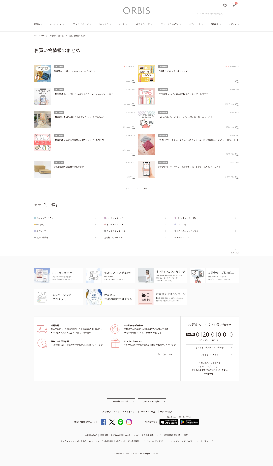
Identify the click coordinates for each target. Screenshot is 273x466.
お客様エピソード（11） (115, 237)
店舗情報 (214, 24)
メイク (121, 24)
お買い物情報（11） (45, 237)
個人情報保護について (151, 435)
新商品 (37, 24)
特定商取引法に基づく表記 (176, 435)
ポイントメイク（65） (187, 218)
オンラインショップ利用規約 (73, 441)
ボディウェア (194, 24)
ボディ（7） (41, 231)
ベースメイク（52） (115, 218)
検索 (198, 13)
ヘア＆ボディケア (142, 24)
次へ (145, 188)
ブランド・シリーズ (80, 24)
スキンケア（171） (45, 218)
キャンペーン (55, 24)
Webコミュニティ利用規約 (101, 441)
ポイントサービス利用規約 (128, 441)
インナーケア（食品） (169, 24)
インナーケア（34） (115, 224)
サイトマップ (207, 441)
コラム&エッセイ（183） (188, 231)
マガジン (232, 24)
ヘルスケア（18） (182, 237)
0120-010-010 (214, 334)
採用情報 (104, 435)
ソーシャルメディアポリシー (156, 441)
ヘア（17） (182, 224)
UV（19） (40, 224)
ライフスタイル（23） (116, 231)
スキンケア (103, 24)
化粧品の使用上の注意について (125, 435)
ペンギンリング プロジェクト (184, 441)
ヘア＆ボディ (129, 411)
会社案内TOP (91, 435)
